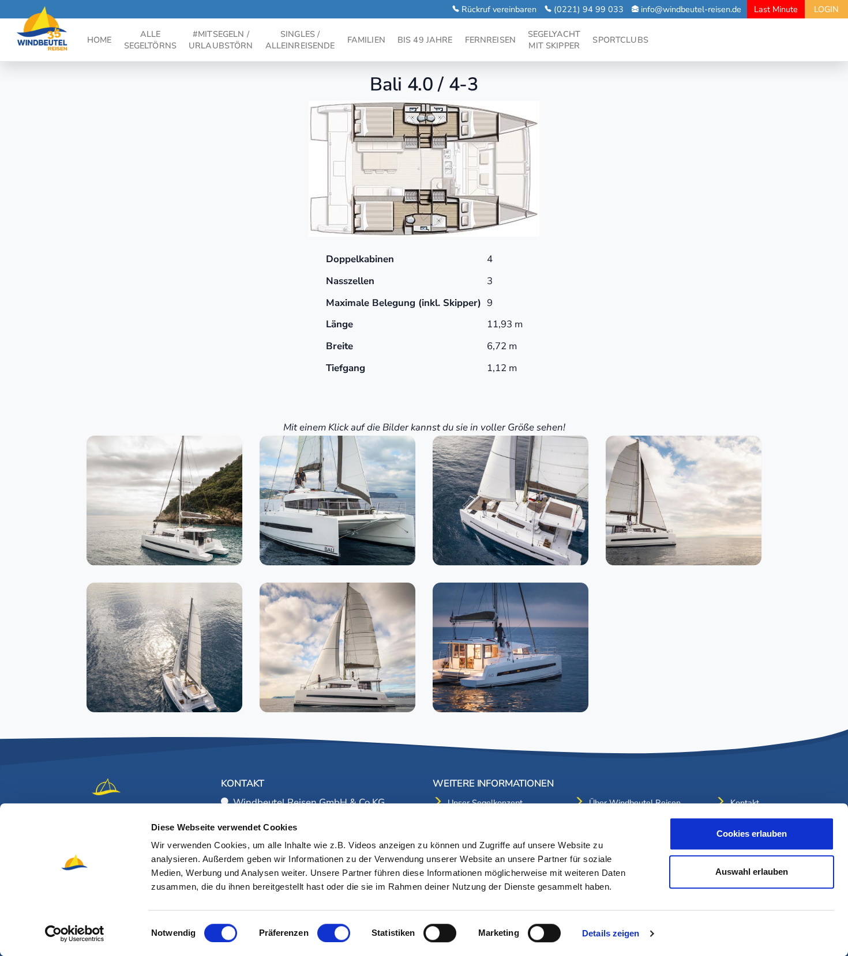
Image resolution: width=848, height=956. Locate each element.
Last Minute (776, 9)
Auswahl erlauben (751, 871)
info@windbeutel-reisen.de (691, 9)
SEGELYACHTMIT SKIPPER (554, 39)
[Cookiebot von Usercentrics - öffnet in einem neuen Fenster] (74, 933)
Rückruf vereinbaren (498, 9)
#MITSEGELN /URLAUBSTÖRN (221, 39)
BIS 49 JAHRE (425, 40)
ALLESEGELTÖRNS (150, 39)
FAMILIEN (366, 40)
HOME (99, 40)
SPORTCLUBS (620, 40)
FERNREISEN (490, 40)
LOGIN (826, 9)
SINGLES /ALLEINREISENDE (300, 39)
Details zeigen (610, 933)
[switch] (333, 933)
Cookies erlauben (751, 833)
